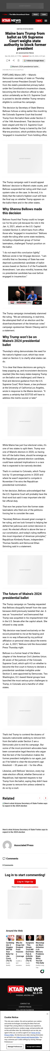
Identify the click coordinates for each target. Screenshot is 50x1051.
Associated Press (23, 845)
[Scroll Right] (45, 798)
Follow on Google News (35, 61)
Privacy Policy (9, 1035)
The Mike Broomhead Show (19, 14)
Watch (36, 14)
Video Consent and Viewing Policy (27, 1037)
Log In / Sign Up (25, 881)
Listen (44, 14)
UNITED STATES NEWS (25, 29)
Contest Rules (25, 1007)
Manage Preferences (15, 1046)
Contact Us (25, 1004)
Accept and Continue (34, 1046)
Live (5, 14)
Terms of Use (35, 1033)
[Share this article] (13, 60)
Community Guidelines (30, 887)
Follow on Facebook (25, 1010)
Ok (47, 1014)
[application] (25, 295)
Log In (39, 21)
